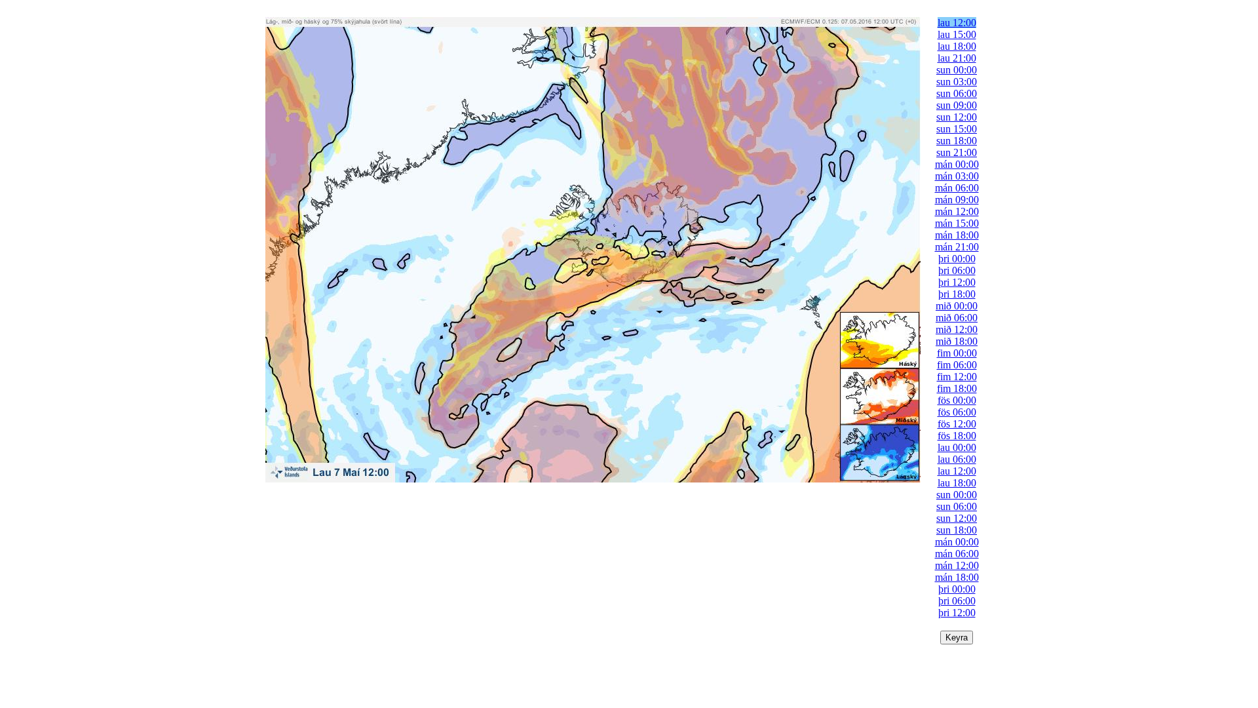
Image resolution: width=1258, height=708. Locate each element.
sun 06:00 (956, 93)
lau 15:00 (957, 34)
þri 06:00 (957, 270)
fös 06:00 (957, 412)
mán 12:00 (957, 211)
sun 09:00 (956, 105)
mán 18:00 (957, 235)
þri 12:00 (957, 282)
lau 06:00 (957, 459)
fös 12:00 (957, 423)
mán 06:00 (957, 187)
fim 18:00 (957, 388)
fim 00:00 (957, 353)
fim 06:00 (957, 364)
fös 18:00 (957, 435)
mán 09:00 (957, 199)
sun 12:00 (956, 117)
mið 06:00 (957, 317)
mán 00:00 (957, 164)
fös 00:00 (957, 400)
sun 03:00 (956, 81)
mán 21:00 (957, 246)
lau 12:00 (957, 22)
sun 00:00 (956, 69)
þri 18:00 (957, 294)
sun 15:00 (956, 128)
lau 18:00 (957, 46)
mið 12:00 (957, 329)
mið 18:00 (957, 341)
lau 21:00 (957, 58)
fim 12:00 (957, 376)
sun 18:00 (956, 140)
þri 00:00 (957, 258)
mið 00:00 (957, 305)
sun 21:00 (956, 152)
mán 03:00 (957, 176)
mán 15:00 (957, 223)
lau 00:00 (957, 447)
